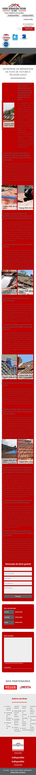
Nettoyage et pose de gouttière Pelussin (8, 716)
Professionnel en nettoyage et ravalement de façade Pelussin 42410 (32, 724)
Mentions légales (18, 772)
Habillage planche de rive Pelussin (16, 722)
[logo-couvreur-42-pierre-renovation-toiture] (18, 745)
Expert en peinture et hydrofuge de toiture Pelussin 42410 (24, 718)
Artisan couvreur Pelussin (8, 708)
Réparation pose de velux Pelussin (16, 713)
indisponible (13, 16)
